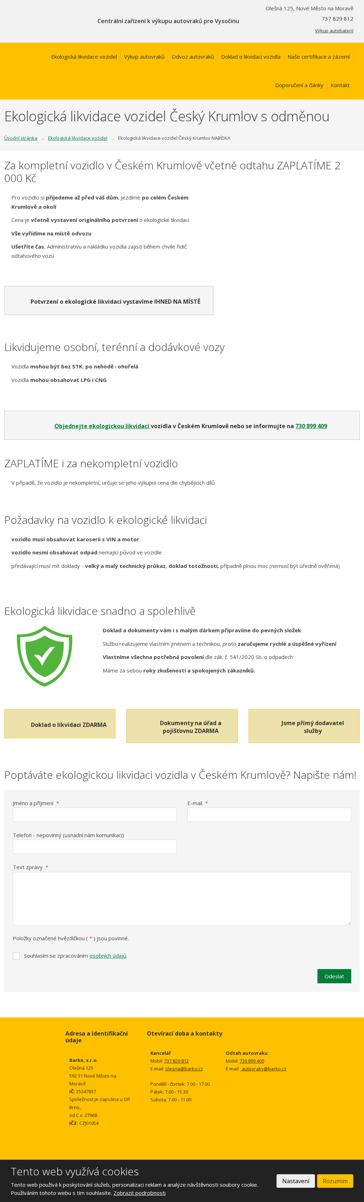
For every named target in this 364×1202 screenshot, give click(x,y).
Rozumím (335, 1181)
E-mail (197, 803)
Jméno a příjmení (36, 803)
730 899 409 (311, 426)
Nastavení (295, 1181)
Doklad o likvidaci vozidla (250, 56)
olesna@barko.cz (184, 1068)
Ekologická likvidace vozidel (84, 56)
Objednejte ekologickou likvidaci (102, 426)
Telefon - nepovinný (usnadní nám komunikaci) (68, 835)
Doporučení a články (299, 85)
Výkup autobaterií (334, 30)
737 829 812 (176, 1061)
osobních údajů (108, 955)
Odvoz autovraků (193, 56)
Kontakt (340, 85)
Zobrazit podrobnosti (139, 1192)
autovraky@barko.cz (264, 1068)
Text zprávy (30, 867)
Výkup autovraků (144, 56)
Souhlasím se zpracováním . (75, 955)
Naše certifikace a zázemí (319, 56)
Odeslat (334, 976)
